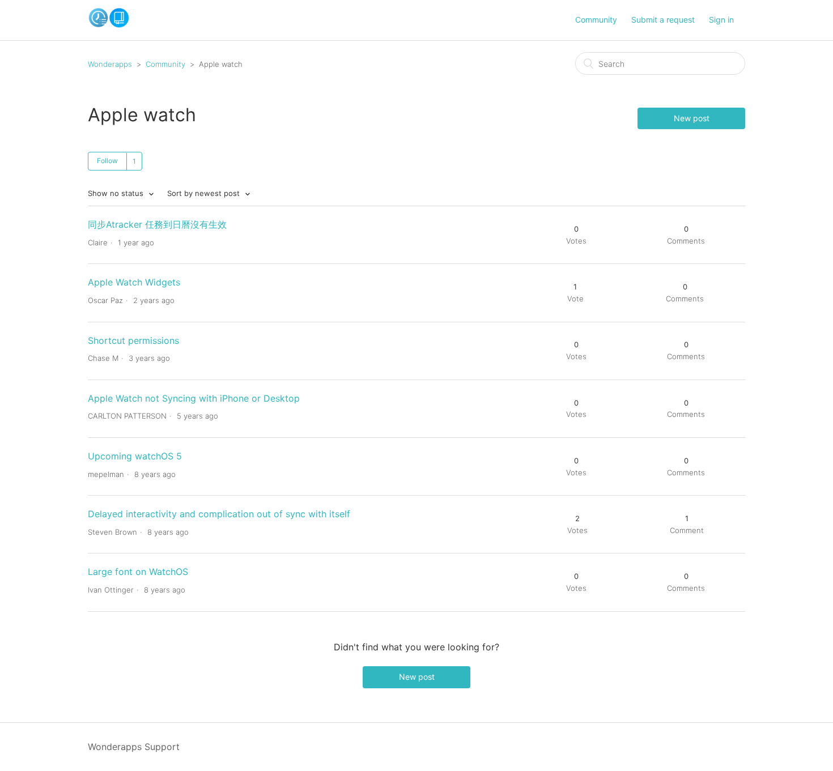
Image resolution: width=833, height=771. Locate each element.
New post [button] (691, 118)
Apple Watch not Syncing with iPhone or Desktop (194, 398)
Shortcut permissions (133, 340)
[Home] (109, 25)
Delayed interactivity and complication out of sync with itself (219, 513)
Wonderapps (110, 64)
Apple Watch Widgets (134, 282)
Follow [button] (107, 160)
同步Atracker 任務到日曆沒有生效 (157, 224)
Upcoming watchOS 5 (135, 456)
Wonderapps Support (134, 746)
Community (596, 19)
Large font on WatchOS (138, 571)
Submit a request (663, 19)
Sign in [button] (721, 19)
